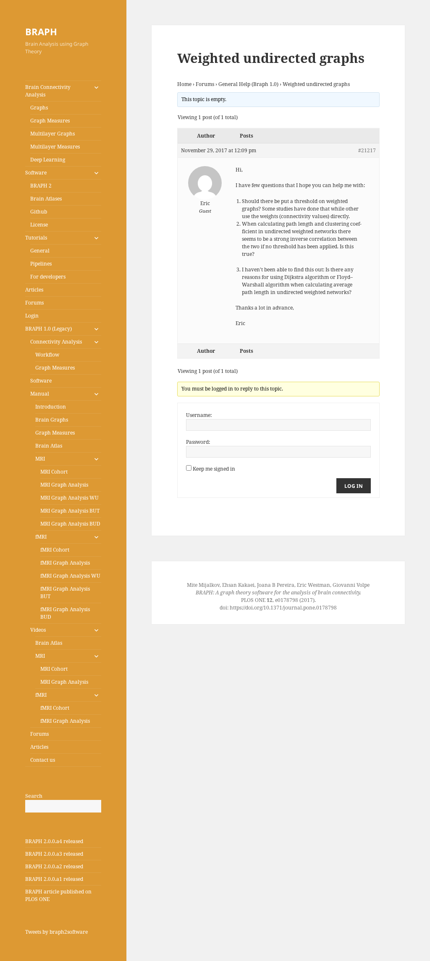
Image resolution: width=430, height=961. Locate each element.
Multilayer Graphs (52, 133)
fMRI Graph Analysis (65, 562)
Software (36, 172)
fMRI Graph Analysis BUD (65, 613)
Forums (34, 302)
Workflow (47, 354)
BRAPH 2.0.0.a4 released (54, 841)
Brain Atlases (46, 198)
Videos (38, 629)
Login (32, 315)
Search (33, 796)
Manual (39, 393)
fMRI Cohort (54, 549)
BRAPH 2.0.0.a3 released (54, 853)
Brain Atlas (48, 445)
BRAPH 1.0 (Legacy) (48, 328)
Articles (34, 289)
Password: (198, 441)
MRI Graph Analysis (64, 484)
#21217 (367, 150)
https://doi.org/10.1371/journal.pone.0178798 (283, 607)
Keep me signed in (214, 468)
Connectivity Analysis (56, 341)
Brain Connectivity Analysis (48, 90)
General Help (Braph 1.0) (248, 84)
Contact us (42, 759)
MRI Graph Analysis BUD (70, 523)
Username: (199, 415)
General (40, 250)
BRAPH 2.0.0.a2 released (54, 866)
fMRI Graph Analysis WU (70, 575)
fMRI (41, 536)
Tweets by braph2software (56, 931)
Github (38, 211)
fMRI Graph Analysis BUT (65, 592)
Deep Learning (47, 159)
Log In (353, 486)
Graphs (39, 107)
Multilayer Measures (55, 146)
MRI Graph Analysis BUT (70, 510)
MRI (40, 458)
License (39, 224)
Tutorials (36, 237)
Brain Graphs (51, 419)
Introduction (50, 406)
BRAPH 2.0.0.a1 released (54, 879)
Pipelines (41, 263)
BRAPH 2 (41, 185)
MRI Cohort (54, 471)
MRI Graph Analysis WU (69, 497)
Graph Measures (50, 120)
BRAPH (41, 31)
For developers (48, 276)
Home (184, 84)
